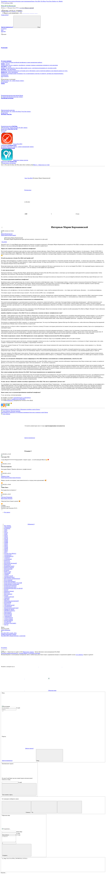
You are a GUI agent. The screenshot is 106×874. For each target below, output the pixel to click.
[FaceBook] (73, 666)
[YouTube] (13, 678)
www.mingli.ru (79, 654)
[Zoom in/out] (6, 649)
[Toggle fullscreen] (4, 649)
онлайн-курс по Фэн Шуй (18, 399)
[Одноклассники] (4, 405)
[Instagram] (49, 678)
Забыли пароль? (29, 748)
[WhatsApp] (8, 405)
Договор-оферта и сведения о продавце (29, 653)
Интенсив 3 (10, 400)
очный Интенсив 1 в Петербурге (22, 397)
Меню (2, 627)
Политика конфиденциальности (9, 653)
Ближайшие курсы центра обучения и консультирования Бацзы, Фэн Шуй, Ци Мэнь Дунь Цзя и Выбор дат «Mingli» (32, 1)
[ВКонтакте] (2, 405)
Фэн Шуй (30, 178)
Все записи (7, 512)
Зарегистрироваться (29, 437)
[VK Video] (50, 666)
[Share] (3, 649)
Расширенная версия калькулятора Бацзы (12, 95)
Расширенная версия (9, 126)
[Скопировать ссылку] (91, 214)
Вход (38, 27)
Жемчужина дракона (28, 652)
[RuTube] (27, 666)
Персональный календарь (8, 110)
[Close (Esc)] (1, 649)
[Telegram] (6, 405)
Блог (26, 178)
